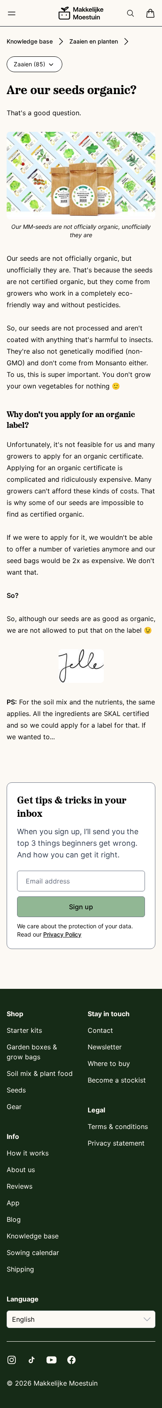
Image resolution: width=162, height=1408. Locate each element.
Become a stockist (117, 1080)
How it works (28, 1153)
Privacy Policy (62, 934)
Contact (100, 1030)
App (13, 1203)
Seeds (16, 1090)
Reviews (19, 1186)
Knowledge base (30, 41)
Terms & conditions (118, 1126)
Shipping (20, 1269)
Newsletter (105, 1047)
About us (21, 1169)
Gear (14, 1106)
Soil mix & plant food (40, 1073)
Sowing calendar (33, 1252)
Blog (14, 1219)
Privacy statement (116, 1143)
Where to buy (109, 1063)
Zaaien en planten (93, 41)
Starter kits (24, 1030)
